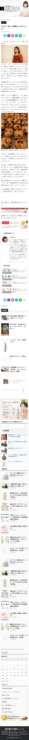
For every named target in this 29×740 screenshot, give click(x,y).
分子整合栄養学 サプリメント (7, 273)
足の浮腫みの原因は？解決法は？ (19, 283)
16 (3, 672)
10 (7, 669)
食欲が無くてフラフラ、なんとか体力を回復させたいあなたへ (19, 271)
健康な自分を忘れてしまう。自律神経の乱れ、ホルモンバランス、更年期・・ (19, 291)
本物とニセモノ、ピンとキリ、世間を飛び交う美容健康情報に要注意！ (19, 278)
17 (7, 672)
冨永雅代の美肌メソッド (14, 729)
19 (14, 672)
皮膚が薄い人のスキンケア (15, 448)
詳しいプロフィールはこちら (18, 261)
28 (22, 675)
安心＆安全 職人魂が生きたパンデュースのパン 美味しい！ (18, 326)
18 (10, 672)
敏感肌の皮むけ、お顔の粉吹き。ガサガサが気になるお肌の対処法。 (18, 495)
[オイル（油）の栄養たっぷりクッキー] (16, 35)
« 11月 (3, 681)
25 (10, 675)
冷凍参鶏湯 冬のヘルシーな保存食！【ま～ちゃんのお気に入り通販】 (18, 369)
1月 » (7, 681)
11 (10, 669)
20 (18, 672)
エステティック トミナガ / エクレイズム (12, 649)
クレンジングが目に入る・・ (16, 461)
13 (18, 669)
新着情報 (5, 305)
